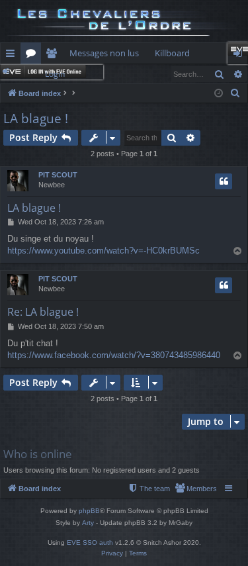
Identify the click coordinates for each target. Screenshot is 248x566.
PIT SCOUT (57, 175)
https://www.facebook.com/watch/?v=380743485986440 (113, 355)
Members (54, 55)
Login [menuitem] (240, 55)
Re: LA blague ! (43, 311)
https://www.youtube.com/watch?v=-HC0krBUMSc (103, 251)
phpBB (89, 510)
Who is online (37, 453)
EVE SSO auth (90, 542)
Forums (33, 55)
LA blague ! (35, 118)
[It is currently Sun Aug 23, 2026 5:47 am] (218, 93)
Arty (88, 522)
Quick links (13, 55)
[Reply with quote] (223, 181)
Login (55, 73)
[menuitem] (235, 93)
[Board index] (124, 21)
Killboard (172, 53)
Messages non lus (104, 53)
